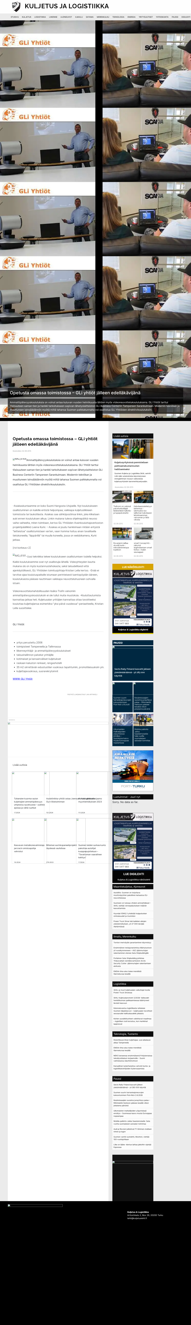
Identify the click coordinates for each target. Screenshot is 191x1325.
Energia (132, 17)
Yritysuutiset (146, 17)
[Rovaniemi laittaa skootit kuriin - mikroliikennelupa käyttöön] (122, 533)
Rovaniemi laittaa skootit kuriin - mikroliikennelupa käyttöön (121, 546)
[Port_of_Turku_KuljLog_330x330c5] (132, 772)
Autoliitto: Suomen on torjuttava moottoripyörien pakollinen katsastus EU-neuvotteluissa (131, 895)
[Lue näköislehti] (132, 599)
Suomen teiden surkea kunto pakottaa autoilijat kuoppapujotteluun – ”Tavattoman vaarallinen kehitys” (92, 851)
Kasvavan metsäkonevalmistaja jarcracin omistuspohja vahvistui (29, 848)
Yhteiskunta (162, 17)
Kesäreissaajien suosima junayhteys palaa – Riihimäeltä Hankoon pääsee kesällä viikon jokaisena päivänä (143, 703)
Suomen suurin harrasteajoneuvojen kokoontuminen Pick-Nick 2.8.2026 (122, 701)
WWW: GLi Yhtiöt (22, 678)
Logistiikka (40, 17)
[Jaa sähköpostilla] (96, 702)
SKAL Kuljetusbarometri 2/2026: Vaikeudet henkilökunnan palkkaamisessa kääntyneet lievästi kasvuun (131, 1000)
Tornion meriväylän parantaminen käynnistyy (132, 942)
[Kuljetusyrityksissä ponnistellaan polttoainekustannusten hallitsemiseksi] (132, 448)
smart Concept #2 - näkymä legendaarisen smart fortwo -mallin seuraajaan (143, 547)
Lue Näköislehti (133, 567)
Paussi (175, 17)
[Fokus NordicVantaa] (58, 738)
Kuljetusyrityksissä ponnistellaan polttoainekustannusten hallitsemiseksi (131, 466)
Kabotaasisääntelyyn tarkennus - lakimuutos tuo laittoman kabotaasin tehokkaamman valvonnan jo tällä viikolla (143, 513)
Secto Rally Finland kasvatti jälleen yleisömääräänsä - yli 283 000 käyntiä (132, 672)
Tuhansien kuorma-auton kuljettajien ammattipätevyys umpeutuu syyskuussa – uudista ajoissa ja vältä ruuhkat (29, 803)
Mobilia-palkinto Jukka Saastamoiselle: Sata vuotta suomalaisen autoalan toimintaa (142, 734)
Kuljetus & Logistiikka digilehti (133, 629)
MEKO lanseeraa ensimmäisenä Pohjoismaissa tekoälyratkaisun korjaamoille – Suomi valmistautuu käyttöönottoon (133, 1058)
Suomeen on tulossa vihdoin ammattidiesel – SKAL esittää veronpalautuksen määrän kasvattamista (132, 905)
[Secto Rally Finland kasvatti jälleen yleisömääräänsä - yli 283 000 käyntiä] (132, 655)
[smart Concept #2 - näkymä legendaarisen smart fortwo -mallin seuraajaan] (143, 533)
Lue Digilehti (133, 874)
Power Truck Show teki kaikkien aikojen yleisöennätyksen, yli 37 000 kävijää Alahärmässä (130, 924)
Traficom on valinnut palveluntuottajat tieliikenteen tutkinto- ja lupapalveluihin (122, 509)
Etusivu (15, 17)
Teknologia (118, 17)
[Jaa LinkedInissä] (87, 702)
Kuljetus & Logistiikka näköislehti (134, 879)
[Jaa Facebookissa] (77, 702)
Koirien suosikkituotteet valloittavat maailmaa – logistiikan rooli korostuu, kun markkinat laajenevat (132, 1021)
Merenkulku (103, 17)
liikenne (53, 17)
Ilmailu (79, 17)
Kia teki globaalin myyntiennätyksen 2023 (90, 800)
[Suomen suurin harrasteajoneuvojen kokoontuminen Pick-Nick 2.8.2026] (122, 688)
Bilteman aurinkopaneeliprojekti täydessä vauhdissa (61, 847)
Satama (90, 17)
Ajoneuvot (66, 17)
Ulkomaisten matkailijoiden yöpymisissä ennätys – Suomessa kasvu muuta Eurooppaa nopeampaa (121, 736)
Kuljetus (26, 17)
